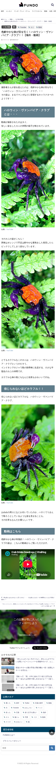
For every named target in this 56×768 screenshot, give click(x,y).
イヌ (35, 717)
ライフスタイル (37, 11)
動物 (45, 11)
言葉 (17, 712)
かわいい (19, 722)
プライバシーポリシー (12, 741)
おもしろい (28, 708)
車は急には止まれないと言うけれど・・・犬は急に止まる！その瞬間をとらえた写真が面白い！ (27, 598)
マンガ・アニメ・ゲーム (22, 11)
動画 (40, 27)
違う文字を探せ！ (31, 712)
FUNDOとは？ (9, 735)
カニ (32, 27)
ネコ (7, 717)
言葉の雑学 (39, 703)
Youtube (23, 27)
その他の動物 (6, 27)
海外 (44, 712)
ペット (40, 708)
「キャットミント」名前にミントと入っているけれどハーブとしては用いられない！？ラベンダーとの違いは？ (28, 605)
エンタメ (9, 11)
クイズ (8, 722)
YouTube (9, 229)
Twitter (27, 703)
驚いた (8, 703)
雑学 (2, 11)
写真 (26, 717)
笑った (8, 712)
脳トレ (17, 717)
